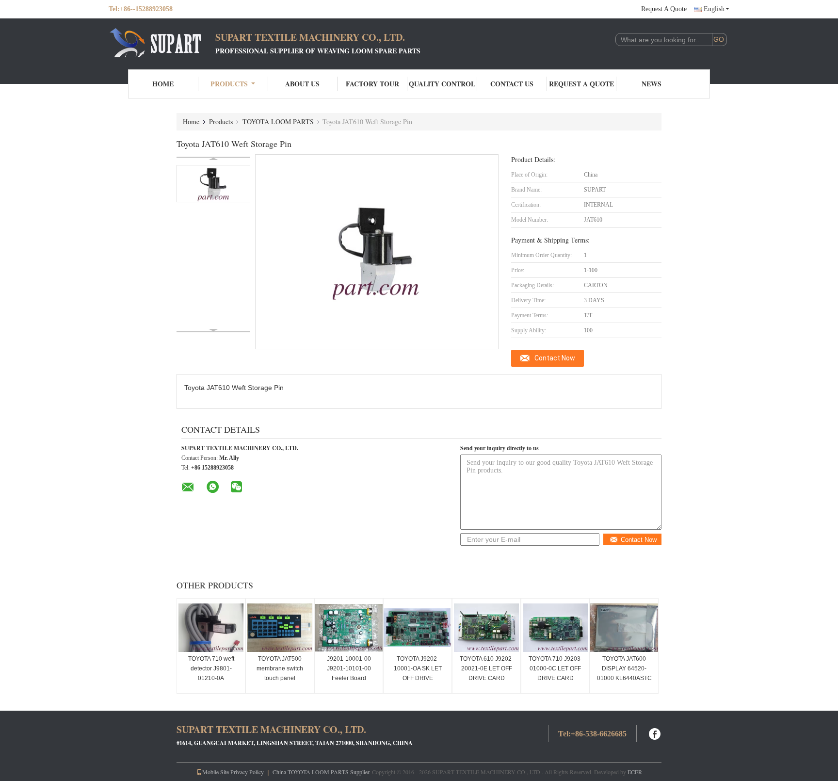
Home (163, 84)
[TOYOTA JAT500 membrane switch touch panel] (280, 627)
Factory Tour (372, 84)
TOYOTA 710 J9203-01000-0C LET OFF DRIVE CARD (555, 668)
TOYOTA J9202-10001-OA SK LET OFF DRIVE (418, 668)
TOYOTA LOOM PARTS (278, 121)
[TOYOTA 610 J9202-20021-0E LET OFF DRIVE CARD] (486, 627)
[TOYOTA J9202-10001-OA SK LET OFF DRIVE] (417, 627)
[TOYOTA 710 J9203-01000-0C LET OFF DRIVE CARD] (555, 627)
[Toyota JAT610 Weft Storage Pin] (213, 183)
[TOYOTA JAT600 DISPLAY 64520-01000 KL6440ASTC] (624, 627)
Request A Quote (664, 9)
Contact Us (511, 84)
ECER (635, 772)
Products (229, 84)
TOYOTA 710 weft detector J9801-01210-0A (211, 668)
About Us (302, 84)
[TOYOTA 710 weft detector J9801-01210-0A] (211, 627)
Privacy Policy (247, 772)
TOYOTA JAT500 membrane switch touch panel (280, 668)
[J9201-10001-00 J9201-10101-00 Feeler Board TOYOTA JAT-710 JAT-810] (349, 627)
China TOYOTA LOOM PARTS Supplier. (322, 772)
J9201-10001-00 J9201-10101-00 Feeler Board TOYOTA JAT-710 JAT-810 (348, 678)
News (651, 84)
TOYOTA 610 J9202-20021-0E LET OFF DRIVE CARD (487, 668)
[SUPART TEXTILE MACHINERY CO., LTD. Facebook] (655, 732)
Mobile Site (215, 772)
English (714, 9)
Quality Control (442, 84)
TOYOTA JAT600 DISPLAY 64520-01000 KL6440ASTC (624, 668)
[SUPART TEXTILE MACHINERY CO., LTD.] (162, 42)
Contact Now (554, 358)
